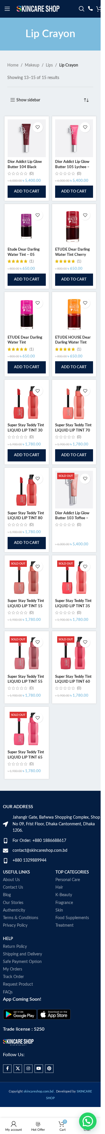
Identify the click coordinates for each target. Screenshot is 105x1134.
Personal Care (67, 880)
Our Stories (13, 903)
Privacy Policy (15, 925)
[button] (27, 192)
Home (12, 65)
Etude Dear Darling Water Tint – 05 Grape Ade (24, 254)
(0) (31, 173)
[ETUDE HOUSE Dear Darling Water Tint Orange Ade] (74, 314)
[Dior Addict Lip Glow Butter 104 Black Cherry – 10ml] (27, 138)
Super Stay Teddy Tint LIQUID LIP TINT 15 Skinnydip (26, 606)
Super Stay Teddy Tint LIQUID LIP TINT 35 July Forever (73, 606)
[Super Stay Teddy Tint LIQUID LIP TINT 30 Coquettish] (27, 402)
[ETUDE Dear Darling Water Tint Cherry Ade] (74, 226)
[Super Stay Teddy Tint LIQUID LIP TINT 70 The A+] (74, 402)
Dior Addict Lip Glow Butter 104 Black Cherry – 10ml (25, 167)
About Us (11, 880)
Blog (7, 895)
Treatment (64, 925)
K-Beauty (63, 895)
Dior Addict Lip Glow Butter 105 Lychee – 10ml (72, 167)
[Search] (82, 9)
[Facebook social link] (7, 1068)
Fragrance (64, 903)
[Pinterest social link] (49, 1068)
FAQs (8, 992)
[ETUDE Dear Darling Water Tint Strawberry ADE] (27, 314)
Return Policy (15, 947)
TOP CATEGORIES (72, 872)
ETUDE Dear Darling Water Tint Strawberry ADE (25, 342)
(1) (31, 261)
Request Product (18, 984)
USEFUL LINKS (16, 872)
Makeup (32, 65)
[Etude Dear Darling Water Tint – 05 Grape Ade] (27, 226)
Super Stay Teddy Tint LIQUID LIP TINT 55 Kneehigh (26, 682)
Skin (59, 910)
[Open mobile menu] (7, 9)
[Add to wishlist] (38, 127)
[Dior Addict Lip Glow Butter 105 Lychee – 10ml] (74, 138)
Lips (49, 65)
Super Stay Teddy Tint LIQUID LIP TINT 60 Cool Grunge (73, 682)
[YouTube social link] (38, 1068)
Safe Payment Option (22, 962)
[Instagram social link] (28, 1068)
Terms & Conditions (20, 918)
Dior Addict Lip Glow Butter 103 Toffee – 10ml (72, 518)
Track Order (13, 977)
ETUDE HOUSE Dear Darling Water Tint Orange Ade (73, 342)
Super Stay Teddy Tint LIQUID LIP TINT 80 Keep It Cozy (26, 518)
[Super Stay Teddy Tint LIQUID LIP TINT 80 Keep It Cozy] (27, 490)
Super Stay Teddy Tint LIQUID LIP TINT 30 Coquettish (26, 430)
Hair (59, 887)
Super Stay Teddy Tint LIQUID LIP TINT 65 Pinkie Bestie (26, 757)
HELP (8, 939)
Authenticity (14, 910)
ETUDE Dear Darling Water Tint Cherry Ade (72, 254)
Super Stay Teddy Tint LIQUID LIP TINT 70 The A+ (73, 430)
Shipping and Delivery (22, 954)
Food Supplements (72, 918)
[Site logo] (38, 9)
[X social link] (17, 1068)
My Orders (12, 969)
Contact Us (13, 887)
